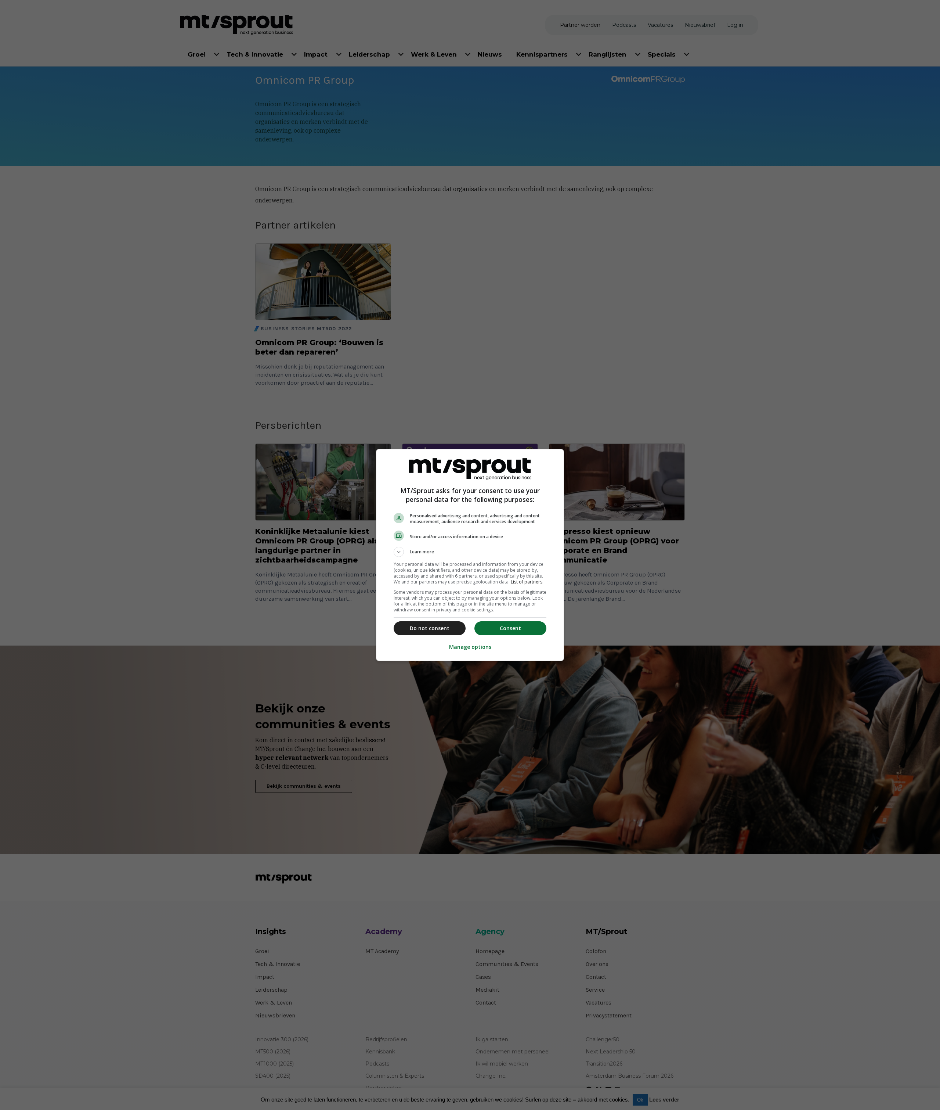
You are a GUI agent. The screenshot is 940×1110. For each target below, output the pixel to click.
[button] (470, 552)
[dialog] (470, 555)
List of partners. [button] (527, 582)
